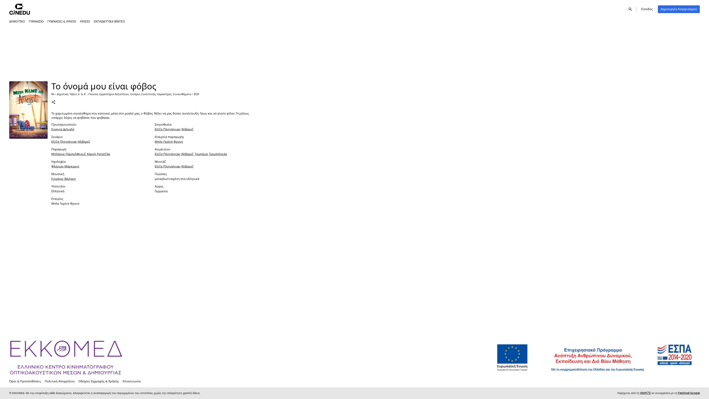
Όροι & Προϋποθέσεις (25, 381)
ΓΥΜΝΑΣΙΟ (36, 21)
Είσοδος (647, 9)
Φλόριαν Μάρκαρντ (65, 166)
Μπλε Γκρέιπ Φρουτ (169, 142)
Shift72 (645, 393)
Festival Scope (689, 393)
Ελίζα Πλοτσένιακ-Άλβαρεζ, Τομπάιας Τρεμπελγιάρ (191, 154)
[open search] (630, 9)
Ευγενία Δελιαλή (62, 129)
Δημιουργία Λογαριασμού (679, 9)
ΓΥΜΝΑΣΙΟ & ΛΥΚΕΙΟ (61, 21)
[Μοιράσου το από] (53, 102)
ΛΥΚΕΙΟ (85, 21)
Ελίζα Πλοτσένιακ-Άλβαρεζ (174, 129)
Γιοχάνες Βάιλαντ (63, 179)
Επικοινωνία (132, 381)
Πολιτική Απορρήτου (60, 381)
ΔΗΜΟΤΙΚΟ (17, 21)
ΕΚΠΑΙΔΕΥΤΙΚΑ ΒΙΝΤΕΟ (109, 21)
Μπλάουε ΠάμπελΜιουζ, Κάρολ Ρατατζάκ (80, 154)
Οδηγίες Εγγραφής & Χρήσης (98, 381)
